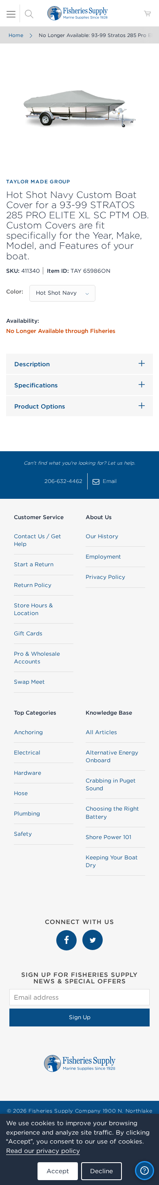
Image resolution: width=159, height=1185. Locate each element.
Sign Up (80, 1017)
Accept (57, 1171)
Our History (102, 536)
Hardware (27, 772)
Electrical (27, 752)
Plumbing (27, 813)
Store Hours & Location (33, 609)
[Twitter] (92, 933)
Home (16, 35)
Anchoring (28, 732)
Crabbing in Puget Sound (111, 784)
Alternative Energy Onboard (112, 756)
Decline (101, 1171)
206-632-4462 (63, 481)
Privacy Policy (105, 577)
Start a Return (33, 564)
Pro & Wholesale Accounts (37, 657)
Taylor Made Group (38, 181)
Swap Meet (29, 681)
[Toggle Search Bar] (29, 13)
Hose (21, 793)
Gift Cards (28, 633)
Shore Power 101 (108, 837)
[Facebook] (67, 933)
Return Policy (32, 585)
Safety (23, 833)
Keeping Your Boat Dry (112, 861)
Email (110, 481)
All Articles (101, 732)
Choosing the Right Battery (112, 812)
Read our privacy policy (43, 1151)
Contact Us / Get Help (37, 540)
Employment (103, 556)
